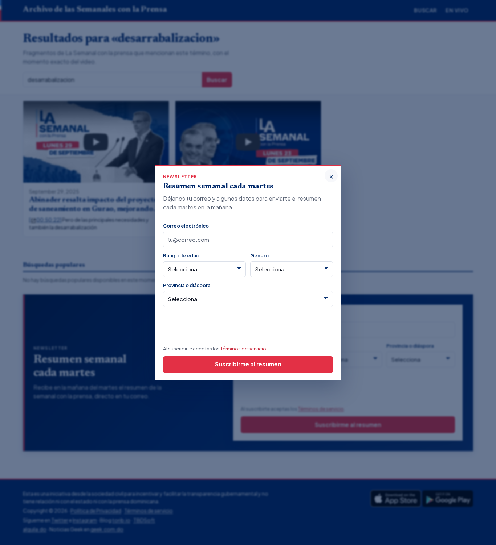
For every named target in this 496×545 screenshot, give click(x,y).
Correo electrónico (186, 225)
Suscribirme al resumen (248, 364)
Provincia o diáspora (187, 285)
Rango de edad (181, 255)
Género (259, 255)
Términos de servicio (243, 348)
